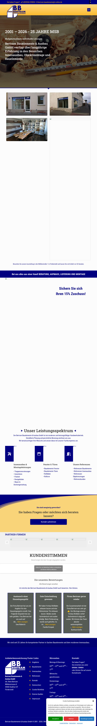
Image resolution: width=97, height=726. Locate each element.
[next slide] (90, 542)
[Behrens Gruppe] (64, 542)
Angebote (35, 662)
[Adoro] (33, 542)
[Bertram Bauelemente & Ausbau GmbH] (16, 11)
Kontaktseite (76, 673)
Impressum (80, 723)
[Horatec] (79, 542)
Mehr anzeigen (22, 622)
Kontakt (35, 680)
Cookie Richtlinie (38, 689)
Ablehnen (71, 719)
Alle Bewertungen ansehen (48, 584)
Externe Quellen (37, 694)
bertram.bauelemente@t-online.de (50, 2)
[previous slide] (7, 542)
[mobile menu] (88, 9)
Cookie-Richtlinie (64, 723)
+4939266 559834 (29, 2)
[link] (26, 349)
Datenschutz (72, 723)
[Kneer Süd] (48, 542)
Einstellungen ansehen (87, 719)
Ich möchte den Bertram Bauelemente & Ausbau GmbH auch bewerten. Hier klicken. (48, 588)
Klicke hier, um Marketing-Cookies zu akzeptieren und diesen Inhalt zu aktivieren (48, 568)
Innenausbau (36, 671)
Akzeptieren (55, 719)
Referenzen (36, 676)
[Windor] (18, 542)
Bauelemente (36, 667)
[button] (93, 701)
